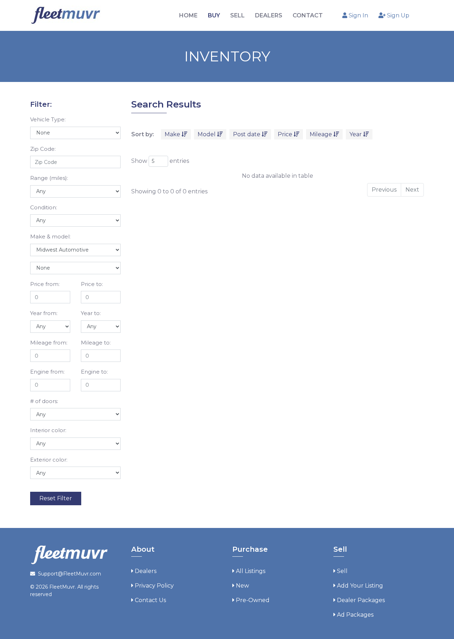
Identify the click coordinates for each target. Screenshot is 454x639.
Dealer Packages (361, 600)
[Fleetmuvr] (65, 15)
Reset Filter (55, 498)
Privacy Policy (154, 585)
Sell (342, 571)
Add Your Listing (360, 585)
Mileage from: (48, 342)
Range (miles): (49, 178)
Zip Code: (43, 148)
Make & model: (50, 236)
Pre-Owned (253, 600)
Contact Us (150, 600)
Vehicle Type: (48, 119)
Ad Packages (355, 614)
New (242, 585)
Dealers (145, 571)
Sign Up (397, 15)
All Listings (250, 571)
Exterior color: (48, 459)
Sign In (357, 15)
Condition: (43, 207)
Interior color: (48, 430)
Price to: (92, 284)
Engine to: (94, 371)
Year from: (43, 313)
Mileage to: (96, 342)
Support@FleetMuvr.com (69, 574)
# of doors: (44, 401)
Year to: (91, 313)
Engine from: (47, 371)
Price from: (45, 284)
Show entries (160, 161)
